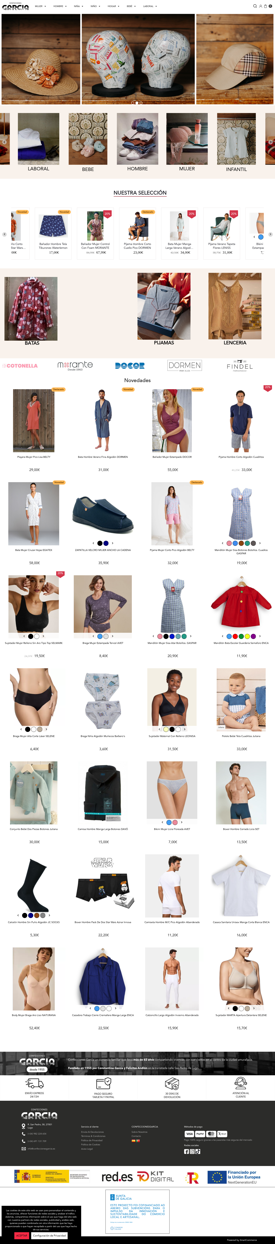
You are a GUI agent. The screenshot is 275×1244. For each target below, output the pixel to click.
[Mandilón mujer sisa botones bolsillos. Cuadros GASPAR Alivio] (253, 543)
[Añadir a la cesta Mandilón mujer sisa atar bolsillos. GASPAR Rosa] (172, 607)
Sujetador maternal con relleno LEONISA (172, 736)
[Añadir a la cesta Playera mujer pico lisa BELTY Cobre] (33, 421)
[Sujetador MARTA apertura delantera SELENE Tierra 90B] (247, 1008)
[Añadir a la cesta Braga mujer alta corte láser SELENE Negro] (33, 700)
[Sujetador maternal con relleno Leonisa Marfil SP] (166, 729)
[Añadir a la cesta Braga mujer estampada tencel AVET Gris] (103, 607)
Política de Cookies (90, 1144)
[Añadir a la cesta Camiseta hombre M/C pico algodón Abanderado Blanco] (172, 886)
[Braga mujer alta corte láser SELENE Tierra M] (39, 729)
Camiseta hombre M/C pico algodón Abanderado (172, 922)
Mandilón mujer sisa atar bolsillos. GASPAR (172, 643)
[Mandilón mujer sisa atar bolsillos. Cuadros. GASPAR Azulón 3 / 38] (172, 636)
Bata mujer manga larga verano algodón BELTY (95, 246)
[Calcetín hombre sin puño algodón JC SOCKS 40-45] (30, 915)
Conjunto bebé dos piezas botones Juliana (34, 829)
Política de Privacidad (91, 1140)
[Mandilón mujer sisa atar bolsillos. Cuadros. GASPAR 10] (178, 636)
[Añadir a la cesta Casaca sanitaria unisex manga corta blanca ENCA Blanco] (241, 886)
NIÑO (94, 6)
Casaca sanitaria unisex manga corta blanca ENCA (241, 922)
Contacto (136, 1136)
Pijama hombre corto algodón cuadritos (241, 457)
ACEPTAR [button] (21, 1236)
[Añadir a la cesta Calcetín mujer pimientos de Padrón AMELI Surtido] (221, 226)
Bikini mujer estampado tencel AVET (179, 246)
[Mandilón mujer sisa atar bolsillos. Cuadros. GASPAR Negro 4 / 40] (166, 636)
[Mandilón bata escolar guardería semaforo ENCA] (229, 636)
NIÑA (77, 6)
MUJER (38, 6)
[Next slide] (270, 142)
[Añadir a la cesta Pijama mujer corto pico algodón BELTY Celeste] (172, 514)
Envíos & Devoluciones (92, 1132)
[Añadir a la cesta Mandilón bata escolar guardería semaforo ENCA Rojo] (241, 607)
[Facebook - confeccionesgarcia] (186, 1151)
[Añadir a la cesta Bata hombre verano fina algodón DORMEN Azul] (103, 421)
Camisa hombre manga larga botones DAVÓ (103, 829)
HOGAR (112, 6)
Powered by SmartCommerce (242, 1240)
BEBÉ (129, 6)
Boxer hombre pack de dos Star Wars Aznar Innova (103, 922)
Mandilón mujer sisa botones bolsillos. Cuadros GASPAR (241, 552)
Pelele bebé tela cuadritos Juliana (241, 736)
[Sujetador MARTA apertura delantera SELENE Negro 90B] (235, 1008)
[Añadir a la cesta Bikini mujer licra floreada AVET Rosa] (172, 793)
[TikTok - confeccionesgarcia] (197, 1151)
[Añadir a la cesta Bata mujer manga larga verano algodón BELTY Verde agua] (95, 226)
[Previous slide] (4, 234)
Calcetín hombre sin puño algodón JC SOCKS (34, 922)
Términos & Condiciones (93, 1136)
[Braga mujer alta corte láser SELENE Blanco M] (33, 729)
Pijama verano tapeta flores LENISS (137, 246)
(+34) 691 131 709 (37, 1141)
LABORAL (148, 6)
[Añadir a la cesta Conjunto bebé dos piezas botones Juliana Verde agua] (33, 793)
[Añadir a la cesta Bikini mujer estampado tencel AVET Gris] (179, 226)
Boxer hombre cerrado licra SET (241, 829)
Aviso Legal (87, 1149)
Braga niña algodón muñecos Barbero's (103, 736)
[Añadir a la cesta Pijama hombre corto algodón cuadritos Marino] (241, 421)
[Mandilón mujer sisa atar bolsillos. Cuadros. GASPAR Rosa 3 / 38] (159, 636)
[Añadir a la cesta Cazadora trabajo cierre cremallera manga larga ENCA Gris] (103, 979)
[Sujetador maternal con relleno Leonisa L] (172, 729)
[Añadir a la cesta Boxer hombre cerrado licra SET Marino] (241, 793)
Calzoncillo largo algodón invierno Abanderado (172, 1015)
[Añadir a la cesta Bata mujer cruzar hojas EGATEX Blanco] (33, 514)
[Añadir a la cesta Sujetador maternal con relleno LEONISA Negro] (172, 700)
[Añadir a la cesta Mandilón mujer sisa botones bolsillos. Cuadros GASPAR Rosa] (241, 514)
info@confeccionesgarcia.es (41, 1148)
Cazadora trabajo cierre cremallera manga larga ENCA (103, 1015)
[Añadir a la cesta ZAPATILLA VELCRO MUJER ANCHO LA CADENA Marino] (103, 514)
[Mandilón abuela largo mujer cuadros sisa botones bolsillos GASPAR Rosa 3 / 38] (229, 543)
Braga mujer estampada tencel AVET (103, 643)
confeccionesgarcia (13, 1)
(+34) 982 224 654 (37, 1133)
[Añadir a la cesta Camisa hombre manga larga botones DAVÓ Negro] (103, 793)
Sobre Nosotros (139, 1132)
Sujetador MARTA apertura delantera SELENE (241, 1015)
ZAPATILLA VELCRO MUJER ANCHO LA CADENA (103, 550)
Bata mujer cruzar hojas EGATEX (33, 550)
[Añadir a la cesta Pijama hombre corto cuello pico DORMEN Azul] (53, 226)
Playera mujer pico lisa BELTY (33, 457)
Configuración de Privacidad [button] (49, 1236)
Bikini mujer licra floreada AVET (172, 829)
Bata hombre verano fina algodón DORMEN (103, 457)
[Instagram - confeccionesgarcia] (192, 1151)
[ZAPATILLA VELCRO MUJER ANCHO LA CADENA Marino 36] (106, 543)
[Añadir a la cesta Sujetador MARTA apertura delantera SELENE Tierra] (241, 979)
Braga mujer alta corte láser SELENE (34, 736)
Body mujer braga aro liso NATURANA (34, 1015)
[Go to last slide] (4, 142)
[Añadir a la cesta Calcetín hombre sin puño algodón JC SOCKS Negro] (33, 886)
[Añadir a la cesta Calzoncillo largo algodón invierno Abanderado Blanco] (172, 979)
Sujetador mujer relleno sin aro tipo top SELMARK (34, 643)
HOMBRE (58, 6)
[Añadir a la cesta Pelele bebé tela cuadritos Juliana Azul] (241, 700)
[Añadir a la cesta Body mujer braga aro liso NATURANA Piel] (33, 979)
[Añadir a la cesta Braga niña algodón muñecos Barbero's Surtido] (103, 700)
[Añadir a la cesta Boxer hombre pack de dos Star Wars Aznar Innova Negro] (103, 886)
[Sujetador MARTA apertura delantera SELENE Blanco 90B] (241, 1008)
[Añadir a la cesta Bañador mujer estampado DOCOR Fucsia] (172, 421)
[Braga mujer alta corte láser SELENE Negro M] (27, 729)
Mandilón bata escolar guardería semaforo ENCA (241, 643)
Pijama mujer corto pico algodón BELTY (172, 550)
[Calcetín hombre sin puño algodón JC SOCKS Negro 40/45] (24, 915)
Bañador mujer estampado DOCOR (172, 457)
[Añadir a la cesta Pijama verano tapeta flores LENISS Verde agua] (137, 226)
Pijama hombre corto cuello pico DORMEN (53, 246)
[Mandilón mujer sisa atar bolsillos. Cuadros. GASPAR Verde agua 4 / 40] (184, 636)
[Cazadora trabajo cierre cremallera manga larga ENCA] (96, 1008)
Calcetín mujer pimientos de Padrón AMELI (221, 246)
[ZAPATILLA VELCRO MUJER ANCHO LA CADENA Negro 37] (99, 543)
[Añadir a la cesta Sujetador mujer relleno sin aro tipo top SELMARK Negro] (33, 607)
